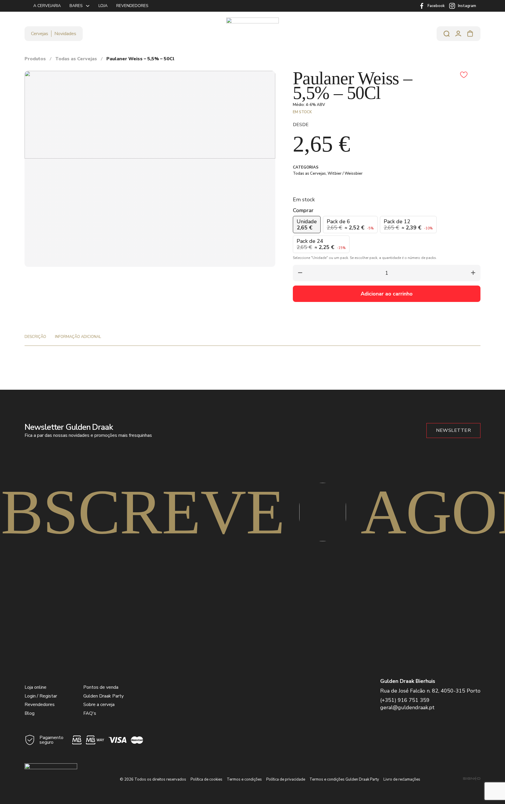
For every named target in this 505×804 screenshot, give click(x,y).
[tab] (35, 336)
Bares (76, 5)
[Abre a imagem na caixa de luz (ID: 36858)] (150, 114)
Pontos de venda (100, 687)
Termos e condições (244, 779)
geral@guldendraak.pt (407, 707)
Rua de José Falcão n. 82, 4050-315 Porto (430, 690)
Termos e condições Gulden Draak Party (344, 779)
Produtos (35, 59)
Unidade (307, 224)
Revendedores (132, 5)
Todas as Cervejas (76, 59)
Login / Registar (41, 696)
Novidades (65, 33)
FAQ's (89, 713)
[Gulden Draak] (252, 33)
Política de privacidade (285, 779)
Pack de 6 (350, 224)
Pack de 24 (321, 244)
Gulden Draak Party (103, 696)
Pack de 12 (408, 224)
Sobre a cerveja (99, 704)
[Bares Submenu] (88, 6)
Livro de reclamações (401, 779)
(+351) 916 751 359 (405, 700)
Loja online (35, 687)
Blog (29, 713)
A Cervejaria (47, 5)
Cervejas (39, 33)
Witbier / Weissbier (345, 173)
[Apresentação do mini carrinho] (470, 33)
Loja (103, 5)
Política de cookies (206, 779)
